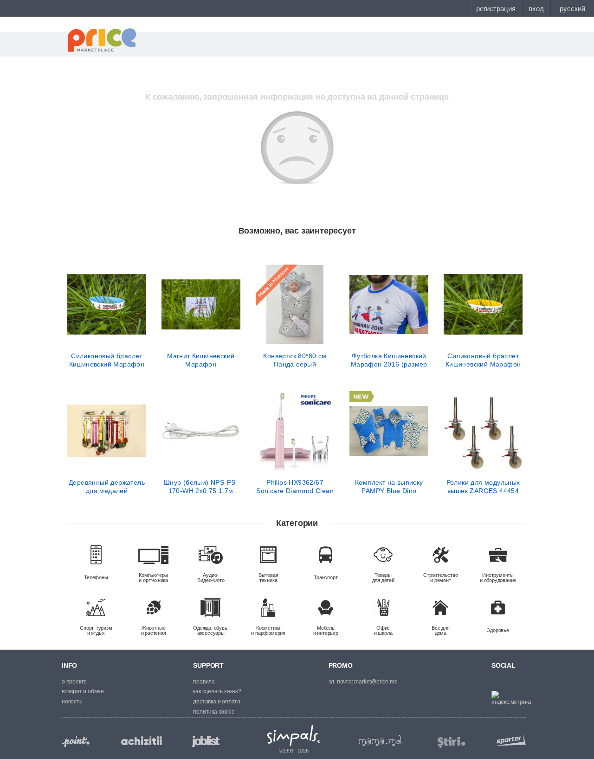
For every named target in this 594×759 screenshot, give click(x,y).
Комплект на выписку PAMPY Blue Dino (389, 486)
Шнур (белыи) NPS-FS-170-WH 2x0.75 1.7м (201, 486)
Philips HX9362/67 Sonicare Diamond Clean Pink (295, 486)
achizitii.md (141, 741)
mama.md (380, 740)
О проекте (74, 681)
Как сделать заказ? (217, 691)
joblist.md (206, 741)
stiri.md (451, 742)
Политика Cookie (213, 711)
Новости (72, 701)
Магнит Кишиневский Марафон (200, 360)
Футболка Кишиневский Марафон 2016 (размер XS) (389, 360)
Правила (204, 681)
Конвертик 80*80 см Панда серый (294, 360)
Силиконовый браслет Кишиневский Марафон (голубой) (107, 360)
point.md (76, 741)
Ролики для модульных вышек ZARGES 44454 (483, 486)
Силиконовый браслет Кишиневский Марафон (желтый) (483, 360)
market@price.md (375, 681)
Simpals (294, 735)
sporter (509, 740)
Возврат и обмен (83, 691)
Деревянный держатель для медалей (107, 486)
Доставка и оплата (216, 701)
